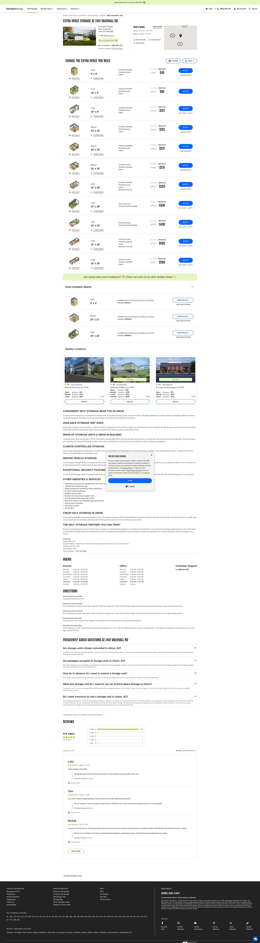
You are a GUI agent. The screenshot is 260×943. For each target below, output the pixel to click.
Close (130, 480)
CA (18, 916)
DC (33, 916)
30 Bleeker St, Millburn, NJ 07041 (142, 317)
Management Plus (13, 891)
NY (112, 916)
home (65, 15)
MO (90, 916)
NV (97, 916)
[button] (130, 289)
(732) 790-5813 (117, 48)
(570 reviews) (121, 384)
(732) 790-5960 (80, 551)
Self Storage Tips (59, 897)
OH (120, 916)
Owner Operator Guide (61, 902)
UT (7, 920)
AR (11, 916)
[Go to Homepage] (14, 8)
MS (86, 916)
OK (124, 916)
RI (135, 916)
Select (186, 70)
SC (138, 916)
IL (50, 916)
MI (78, 916)
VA (11, 920)
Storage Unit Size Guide (62, 905)
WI (19, 920)
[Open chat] (255, 938)
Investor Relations (13, 897)
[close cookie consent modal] (151, 455)
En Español (104, 894)
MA (75, 916)
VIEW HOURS (157, 26)
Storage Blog (58, 899)
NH (101, 916)
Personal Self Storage (61, 894)
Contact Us (10, 902)
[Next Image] (93, 35)
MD (71, 916)
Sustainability (11, 905)
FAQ (101, 891)
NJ (105, 916)
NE (94, 916)
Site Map (103, 897)
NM (108, 916)
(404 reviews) (167, 384)
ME (67, 916)
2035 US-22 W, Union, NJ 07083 (142, 300)
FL (37, 916)
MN (82, 916)
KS (56, 916)
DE (30, 916)
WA (15, 920)
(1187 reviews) (76, 384)
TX (145, 916)
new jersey (93, 15)
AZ (15, 916)
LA (63, 916)
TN (142, 916)
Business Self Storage (61, 891)
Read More (76, 851)
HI (44, 916)
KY (60, 916)
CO (22, 916)
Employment (11, 899)
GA (41, 916)
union (102, 15)
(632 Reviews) (108, 35)
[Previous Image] (65, 35)
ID (47, 916)
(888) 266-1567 (183, 569)
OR (128, 916)
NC (116, 916)
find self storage (77, 15)
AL (7, 916)
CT (26, 916)
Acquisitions (10, 894)
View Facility (182, 300)
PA (131, 916)
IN (53, 916)
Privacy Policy (105, 899)
